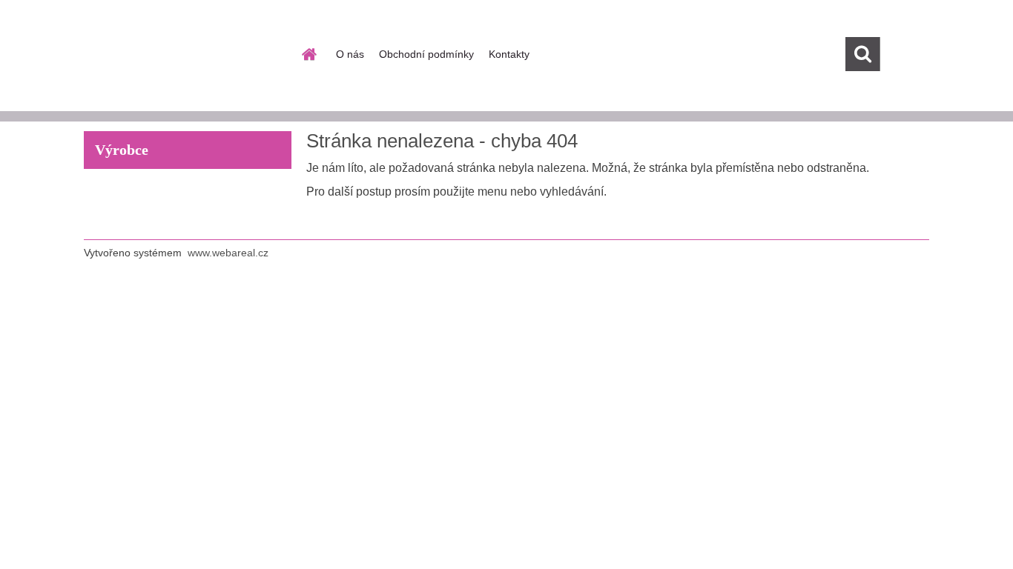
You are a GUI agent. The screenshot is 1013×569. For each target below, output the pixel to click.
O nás (350, 54)
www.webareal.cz (228, 253)
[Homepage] (308, 54)
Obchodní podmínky (426, 54)
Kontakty (509, 54)
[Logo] (186, 55)
